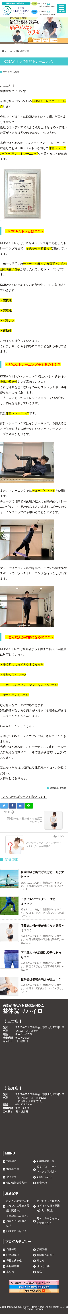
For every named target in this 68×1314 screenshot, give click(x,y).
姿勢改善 (24, 51)
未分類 (16, 72)
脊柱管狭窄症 (14, 1260)
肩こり (40, 1260)
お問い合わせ (44, 1177)
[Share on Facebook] (12, 806)
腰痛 (39, 1271)
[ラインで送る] (29, 806)
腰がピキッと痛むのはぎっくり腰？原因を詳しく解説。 (48, 1206)
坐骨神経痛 (12, 1266)
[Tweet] (4, 806)
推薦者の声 (12, 1169)
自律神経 (11, 1249)
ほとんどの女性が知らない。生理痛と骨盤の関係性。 (17, 1206)
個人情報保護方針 (16, 1182)
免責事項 (42, 1182)
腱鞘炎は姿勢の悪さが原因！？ (41, 979)
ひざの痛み (12, 1254)
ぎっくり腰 (43, 1266)
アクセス (11, 1177)
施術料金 (11, 1161)
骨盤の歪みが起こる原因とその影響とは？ (17, 1221)
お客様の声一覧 (46, 1161)
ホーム (8, 51)
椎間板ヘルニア (46, 1254)
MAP (48, 4)
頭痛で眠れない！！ (17, 1231)
